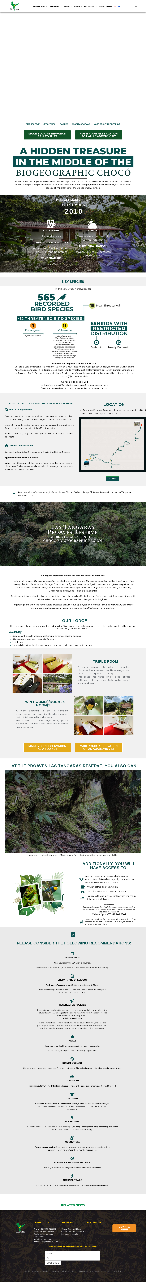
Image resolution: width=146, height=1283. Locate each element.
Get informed (89, 6)
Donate (109, 6)
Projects (77, 6)
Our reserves (54, 6)
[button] (7, 811)
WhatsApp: (109, 914)
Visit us (67, 6)
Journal (101, 6)
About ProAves (39, 6)
